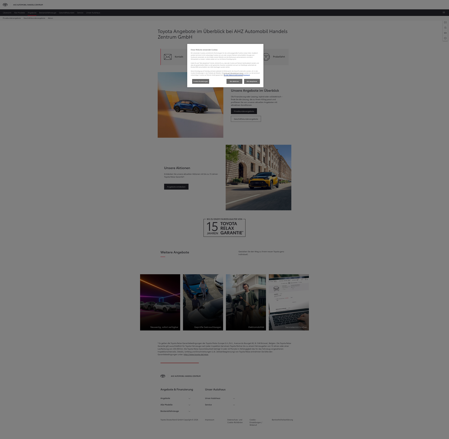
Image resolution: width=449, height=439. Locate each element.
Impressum (246, 75)
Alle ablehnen (234, 81)
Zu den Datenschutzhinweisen (233, 75)
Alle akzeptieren (252, 81)
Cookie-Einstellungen (200, 81)
